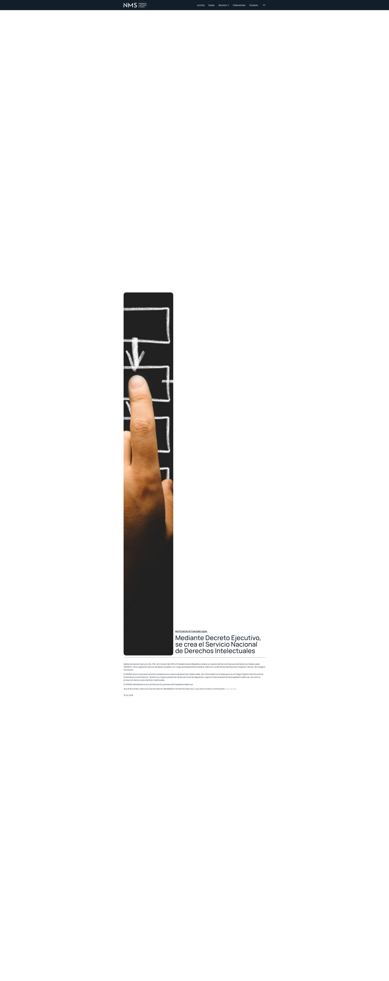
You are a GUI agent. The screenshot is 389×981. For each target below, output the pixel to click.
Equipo (211, 5)
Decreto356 (231, 688)
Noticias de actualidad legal (191, 631)
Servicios (223, 5)
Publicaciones (239, 5)
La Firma (200, 5)
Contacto (253, 5)
